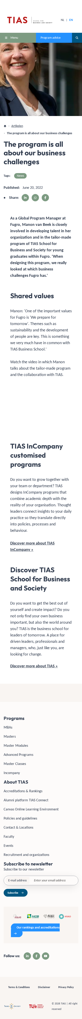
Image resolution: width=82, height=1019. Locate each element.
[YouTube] (45, 956)
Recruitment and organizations (26, 855)
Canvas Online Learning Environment (31, 809)
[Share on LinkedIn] (25, 197)
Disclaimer (44, 987)
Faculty (9, 836)
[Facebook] (36, 956)
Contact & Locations (18, 827)
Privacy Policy (66, 987)
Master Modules (16, 745)
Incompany (12, 773)
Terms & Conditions (19, 987)
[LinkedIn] (27, 956)
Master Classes (15, 764)
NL (62, 20)
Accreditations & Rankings (23, 791)
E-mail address (17, 880)
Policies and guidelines (20, 818)
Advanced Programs (18, 754)
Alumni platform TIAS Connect (26, 800)
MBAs (8, 727)
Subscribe (13, 892)
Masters (10, 736)
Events (8, 845)
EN (71, 20)
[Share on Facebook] (45, 197)
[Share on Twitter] (35, 197)
